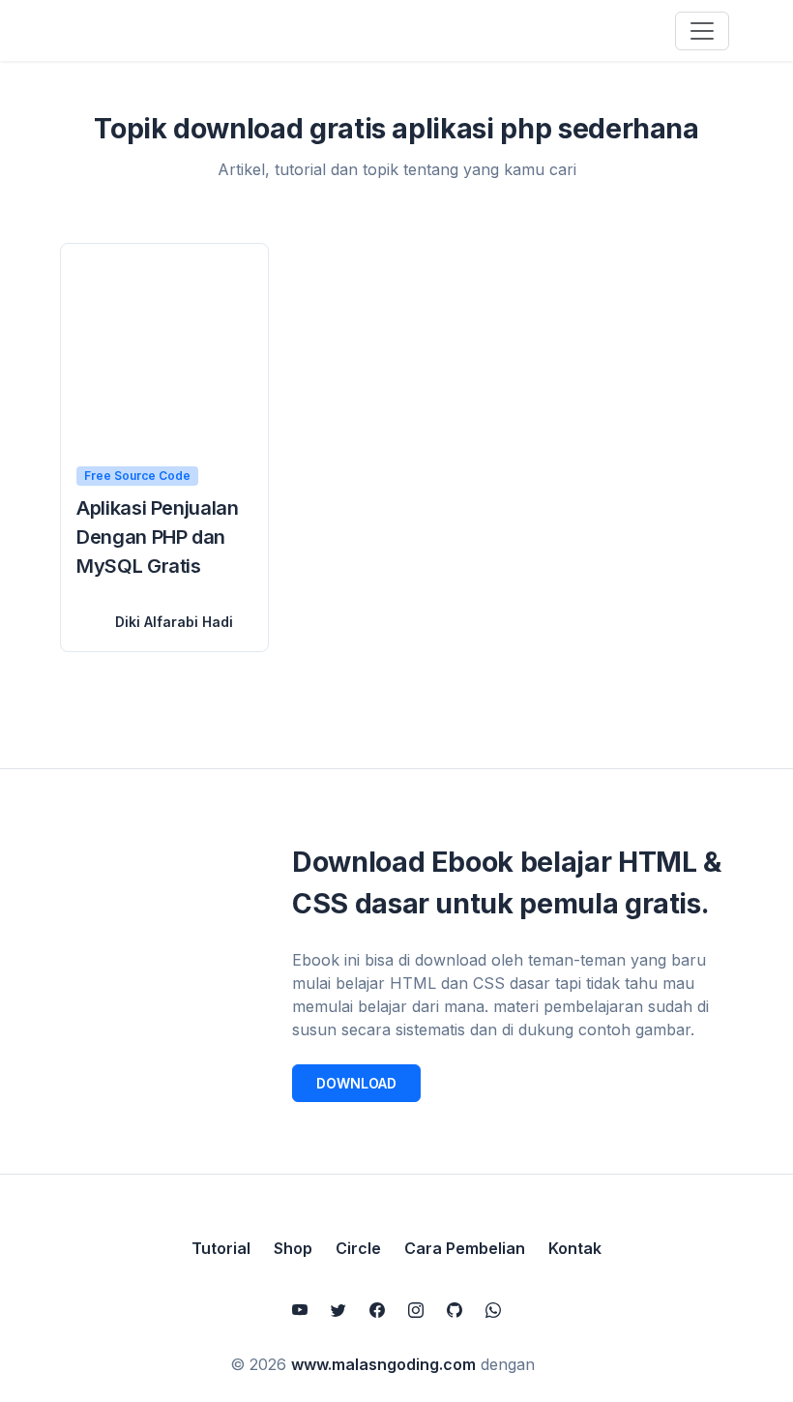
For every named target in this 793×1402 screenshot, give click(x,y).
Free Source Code (137, 475)
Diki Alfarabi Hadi (174, 621)
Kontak (575, 1248)
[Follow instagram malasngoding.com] (416, 1310)
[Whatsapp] (493, 1310)
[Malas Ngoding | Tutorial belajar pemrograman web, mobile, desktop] (157, 30)
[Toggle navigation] (702, 31)
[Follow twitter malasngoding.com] (338, 1310)
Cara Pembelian (464, 1248)
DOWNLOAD (356, 1083)
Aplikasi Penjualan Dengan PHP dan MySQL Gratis (157, 537)
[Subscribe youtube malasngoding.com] (300, 1310)
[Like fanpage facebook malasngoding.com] (377, 1310)
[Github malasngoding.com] (454, 1310)
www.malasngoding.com (383, 1364)
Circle (358, 1248)
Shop (293, 1248)
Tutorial (220, 1248)
